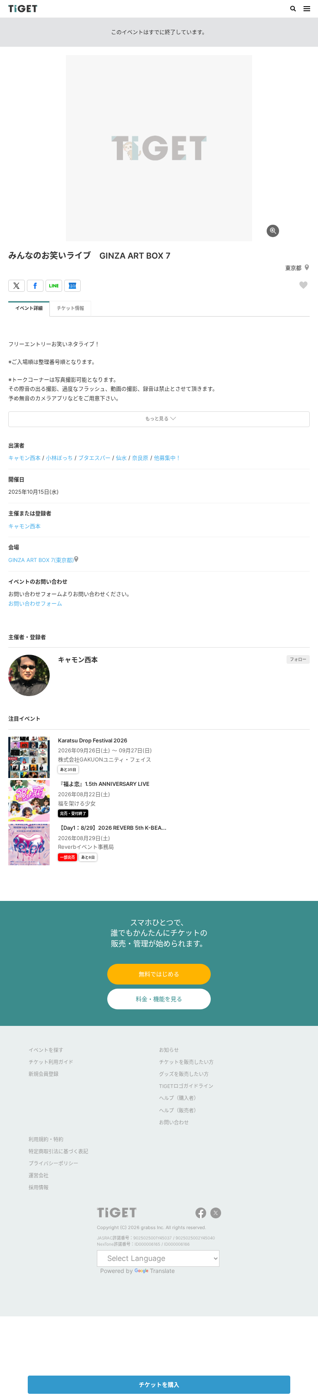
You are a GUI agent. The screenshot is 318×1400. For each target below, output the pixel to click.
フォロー (298, 659)
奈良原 (140, 457)
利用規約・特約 (46, 1139)
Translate (162, 1270)
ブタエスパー (94, 457)
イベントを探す (46, 1050)
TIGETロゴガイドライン (186, 1086)
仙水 (121, 457)
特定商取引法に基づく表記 (58, 1151)
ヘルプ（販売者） (179, 1110)
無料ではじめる (159, 973)
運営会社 (38, 1175)
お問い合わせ (174, 1122)
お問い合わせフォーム (35, 603)
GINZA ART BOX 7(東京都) (41, 560)
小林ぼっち (59, 457)
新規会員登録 (43, 1074)
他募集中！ (167, 457)
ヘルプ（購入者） (179, 1098)
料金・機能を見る (159, 998)
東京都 (293, 267)
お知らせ (169, 1050)
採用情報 (38, 1187)
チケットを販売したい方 (186, 1062)
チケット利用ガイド (51, 1062)
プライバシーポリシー (53, 1163)
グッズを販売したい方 (184, 1074)
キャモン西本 (24, 457)
